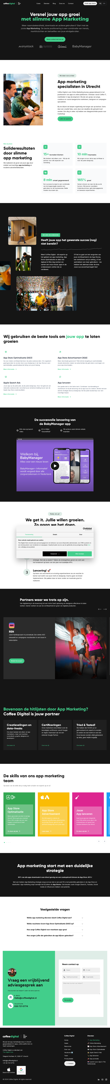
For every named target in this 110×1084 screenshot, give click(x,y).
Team (66, 1055)
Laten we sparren (65, 119)
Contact (70, 3)
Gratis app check (90, 3)
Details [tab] (55, 534)
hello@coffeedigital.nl (10, 1060)
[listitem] (55, 648)
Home (66, 1040)
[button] (99, 841)
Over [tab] (80, 534)
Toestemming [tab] (29, 534)
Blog (54, 3)
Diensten (46, 3)
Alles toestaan (79, 554)
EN (104, 3)
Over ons (62, 3)
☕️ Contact (69, 1063)
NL (100, 3)
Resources (67, 1046)
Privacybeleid (68, 1059)
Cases (38, 3)
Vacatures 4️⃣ (68, 1052)
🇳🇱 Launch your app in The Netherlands (96, 1063)
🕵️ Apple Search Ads (94, 1052)
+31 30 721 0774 (8, 1063)
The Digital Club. (8, 1052)
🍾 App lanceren (93, 1055)
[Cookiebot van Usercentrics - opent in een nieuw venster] (84, 529)
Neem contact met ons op (55, 39)
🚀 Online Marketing (94, 1043)
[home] (12, 3)
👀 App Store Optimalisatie (96, 1049)
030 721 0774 (21, 1006)
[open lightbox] (55, 465)
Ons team (10, 745)
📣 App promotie (93, 1059)
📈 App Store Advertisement (96, 1046)
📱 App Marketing (93, 1040)
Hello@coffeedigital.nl (25, 998)
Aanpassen (53, 554)
